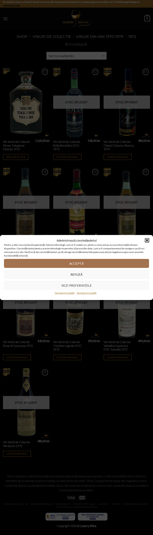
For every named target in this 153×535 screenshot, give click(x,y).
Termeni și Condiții (65, 292)
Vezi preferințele (76, 285)
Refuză (77, 274)
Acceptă (76, 263)
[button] (147, 240)
